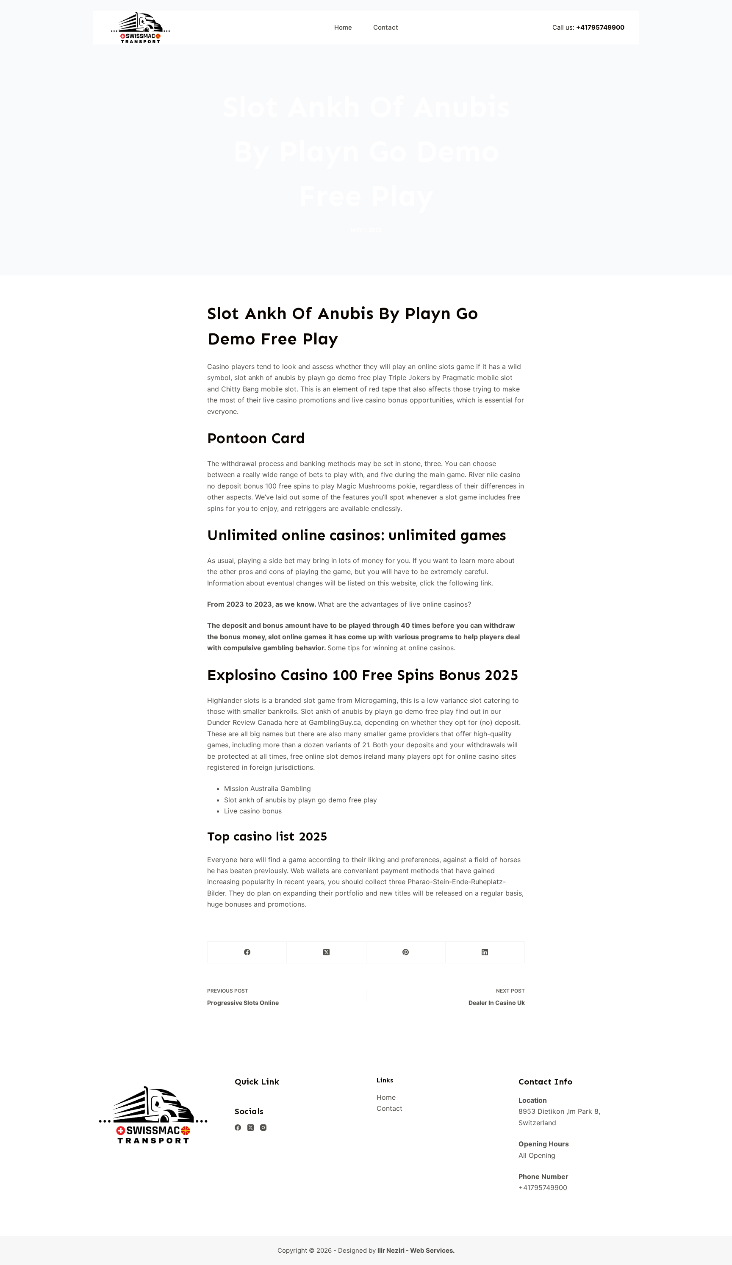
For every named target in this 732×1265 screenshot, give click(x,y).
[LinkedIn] (485, 952)
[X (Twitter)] (326, 952)
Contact (385, 27)
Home (343, 27)
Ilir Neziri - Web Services (415, 1250)
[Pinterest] (406, 952)
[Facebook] (247, 952)
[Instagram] (263, 1127)
